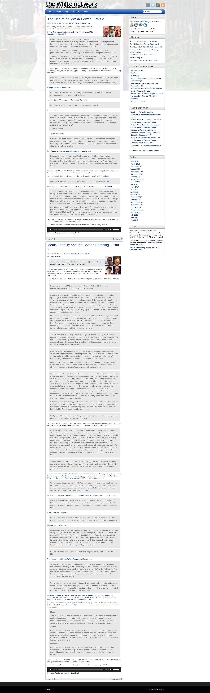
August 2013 (135, 182)
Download (75, 233)
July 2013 (134, 184)
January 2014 (136, 169)
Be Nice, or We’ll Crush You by (100, 186)
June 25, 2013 (61, 23)
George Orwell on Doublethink (59, 88)
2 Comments (116, 239)
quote (53, 134)
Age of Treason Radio (83, 23)
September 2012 (137, 210)
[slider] (116, 229)
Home (50, 12)
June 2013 (135, 187)
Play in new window (62, 233)
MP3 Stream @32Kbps (139, 22)
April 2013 (134, 192)
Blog (66, 12)
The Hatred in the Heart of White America (63, 559)
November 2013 (137, 174)
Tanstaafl (71, 23)
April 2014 (134, 161)
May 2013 (134, 189)
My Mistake (135, 76)
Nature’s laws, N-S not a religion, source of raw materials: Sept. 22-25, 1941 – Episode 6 (147, 96)
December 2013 (137, 172)
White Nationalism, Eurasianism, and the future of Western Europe (146, 114)
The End (134, 73)
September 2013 (137, 179)
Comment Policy (136, 250)
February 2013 (136, 197)
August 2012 (135, 212)
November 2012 (137, 205)
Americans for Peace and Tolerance (73, 100)
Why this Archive (137, 71)
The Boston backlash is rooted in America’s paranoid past (69, 279)
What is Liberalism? (138, 101)
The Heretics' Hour (145, 41)
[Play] (50, 229)
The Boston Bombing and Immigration (79, 495)
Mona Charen (52, 525)
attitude (106, 176)
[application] (84, 229)
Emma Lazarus (53, 513)
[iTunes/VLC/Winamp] (132, 26)
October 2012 (136, 207)
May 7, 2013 (61, 253)
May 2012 (134, 220)
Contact (48, 689)
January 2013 (136, 200)
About (58, 12)
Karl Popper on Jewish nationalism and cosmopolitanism (69, 151)
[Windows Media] (136, 26)
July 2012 (134, 215)
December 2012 (137, 202)
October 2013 (136, 177)
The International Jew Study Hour (141, 60)
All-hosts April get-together (149, 150)
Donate (85, 12)
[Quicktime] (145, 26)
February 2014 (136, 166)
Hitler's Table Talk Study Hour (147, 47)
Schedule (75, 12)
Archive (154, 41)
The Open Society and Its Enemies (68, 171)
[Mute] (111, 229)
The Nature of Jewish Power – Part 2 (75, 19)
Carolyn (133, 112)
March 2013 (135, 195)
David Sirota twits (54, 257)
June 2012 (135, 217)
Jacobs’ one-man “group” (68, 603)
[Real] (141, 26)
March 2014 (135, 164)
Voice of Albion (143, 55)
